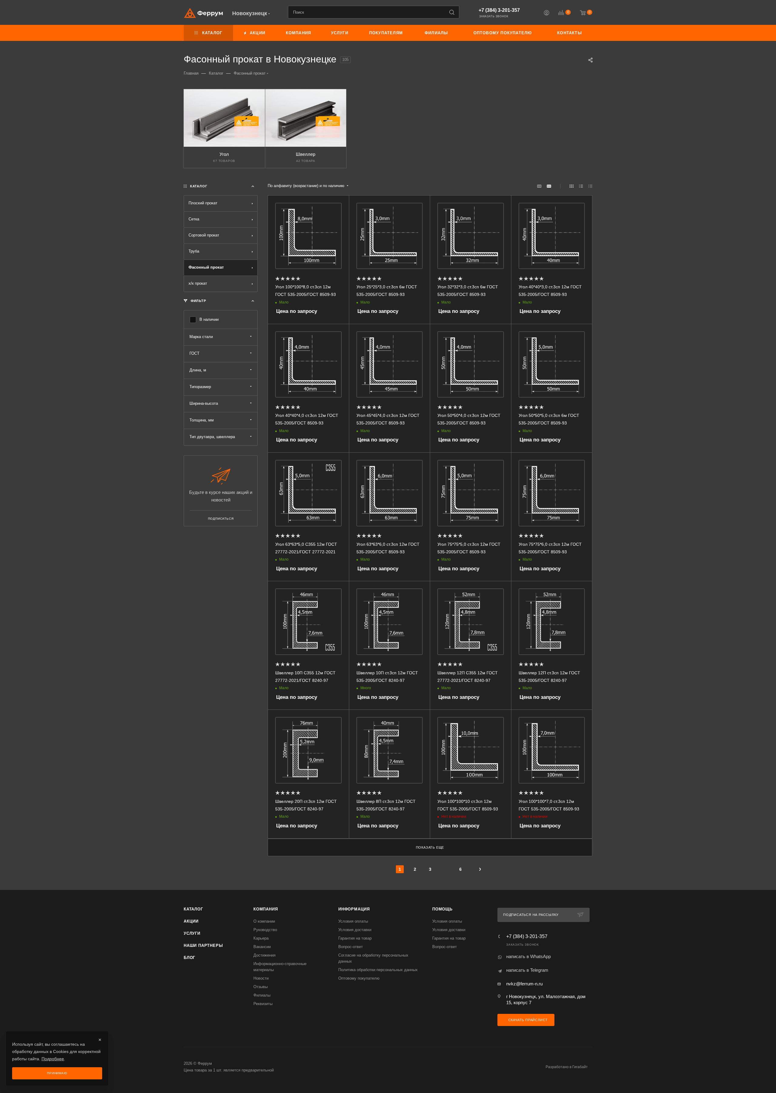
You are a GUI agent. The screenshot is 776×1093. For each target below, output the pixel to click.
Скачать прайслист (527, 1020)
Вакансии (262, 946)
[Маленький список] (539, 186)
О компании (264, 921)
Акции (191, 921)
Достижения (264, 955)
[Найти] (451, 12)
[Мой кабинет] (546, 13)
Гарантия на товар (355, 938)
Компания (265, 909)
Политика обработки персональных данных (378, 969)
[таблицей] (590, 186)
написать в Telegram (527, 970)
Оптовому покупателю (359, 978)
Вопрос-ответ (350, 946)
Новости (261, 978)
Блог (189, 957)
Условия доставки (354, 929)
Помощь (442, 909)
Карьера (261, 938)
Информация (354, 909)
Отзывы (260, 986)
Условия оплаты (353, 921)
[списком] (581, 186)
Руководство (265, 929)
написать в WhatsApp (528, 956)
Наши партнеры (203, 945)
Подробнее (53, 1058)
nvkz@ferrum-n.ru (524, 983)
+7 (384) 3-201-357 (499, 10)
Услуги (192, 933)
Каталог (193, 909)
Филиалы (261, 995)
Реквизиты (263, 1003)
